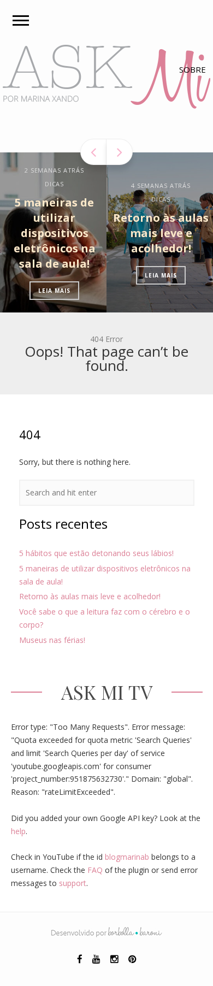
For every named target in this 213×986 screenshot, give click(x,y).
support (72, 883)
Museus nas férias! (52, 640)
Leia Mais (41, 290)
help (18, 831)
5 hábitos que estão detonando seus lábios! (96, 553)
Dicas (41, 184)
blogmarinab (127, 857)
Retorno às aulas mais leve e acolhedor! (148, 233)
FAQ (95, 870)
